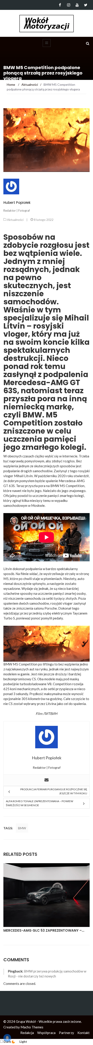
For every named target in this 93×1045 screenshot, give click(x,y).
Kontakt (83, 1033)
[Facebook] (60, 5)
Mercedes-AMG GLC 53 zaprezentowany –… (43, 930)
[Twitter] (86, 5)
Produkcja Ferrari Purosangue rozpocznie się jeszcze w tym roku (53, 791)
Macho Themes (32, 1027)
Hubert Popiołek (16, 202)
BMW (22, 828)
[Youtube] (77, 5)
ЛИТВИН (51, 713)
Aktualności (15, 220)
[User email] (46, 780)
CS (34, 679)
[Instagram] (68, 5)
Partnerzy (66, 1033)
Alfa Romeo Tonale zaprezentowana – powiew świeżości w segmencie (39, 803)
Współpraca (46, 1033)
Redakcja (27, 1033)
